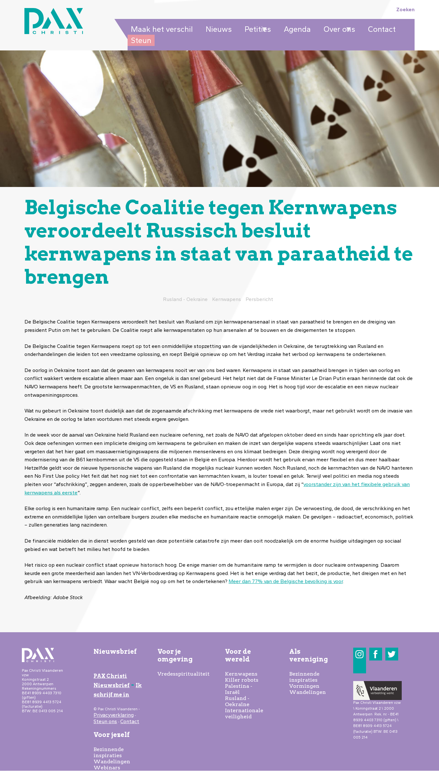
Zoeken (405, 9)
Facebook (376, 654)
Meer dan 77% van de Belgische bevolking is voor (285, 581)
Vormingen (304, 686)
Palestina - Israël (238, 689)
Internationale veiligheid (244, 713)
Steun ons (105, 721)
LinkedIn (359, 667)
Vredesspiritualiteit (183, 674)
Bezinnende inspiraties (109, 752)
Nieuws (219, 29)
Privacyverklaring (114, 715)
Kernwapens (241, 674)
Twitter (392, 654)
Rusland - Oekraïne (237, 701)
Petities (256, 29)
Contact (382, 29)
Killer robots (241, 680)
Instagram (359, 654)
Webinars (107, 768)
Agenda (297, 29)
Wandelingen (112, 761)
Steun (141, 40)
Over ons (337, 29)
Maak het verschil (162, 29)
